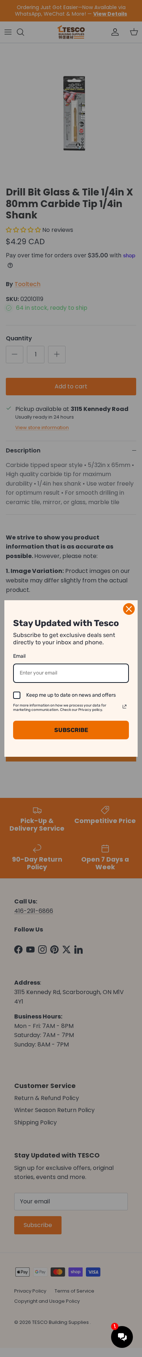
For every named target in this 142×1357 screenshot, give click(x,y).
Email (19, 656)
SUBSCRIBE (71, 730)
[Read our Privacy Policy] (124, 706)
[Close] (129, 609)
